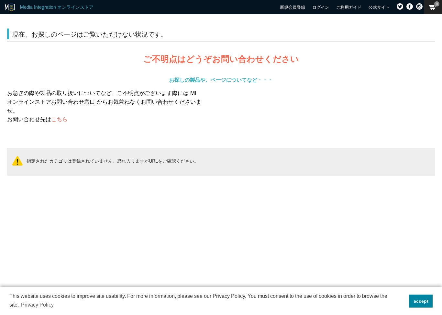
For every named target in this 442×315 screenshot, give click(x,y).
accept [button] (421, 301)
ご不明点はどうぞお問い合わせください (221, 58)
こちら (59, 119)
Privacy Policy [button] (37, 305)
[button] (402, 301)
